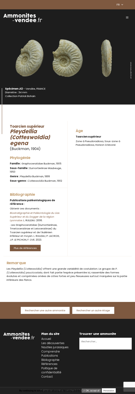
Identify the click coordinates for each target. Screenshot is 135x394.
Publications (49, 356)
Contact (47, 377)
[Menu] (127, 17)
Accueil (46, 339)
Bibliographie (50, 360)
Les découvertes (52, 343)
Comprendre (50, 351)
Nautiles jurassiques (54, 347)
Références (49, 364)
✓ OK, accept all (91, 390)
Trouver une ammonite (97, 334)
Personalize (108, 391)
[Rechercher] (82, 347)
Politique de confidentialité (51, 370)
